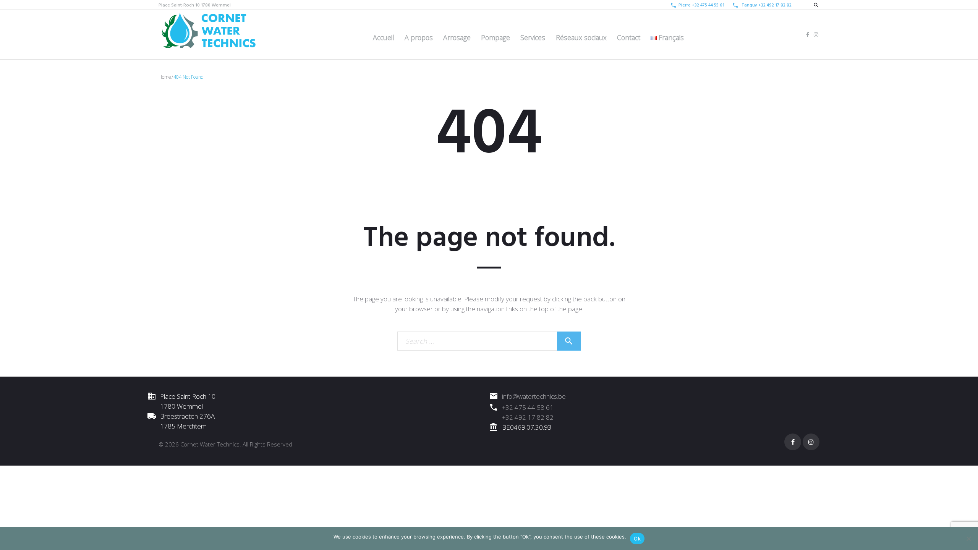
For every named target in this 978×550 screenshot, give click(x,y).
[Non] (968, 538)
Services (532, 37)
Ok (637, 538)
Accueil (383, 37)
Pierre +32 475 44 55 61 (701, 5)
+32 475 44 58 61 (528, 407)
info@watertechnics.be (534, 396)
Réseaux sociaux (581, 37)
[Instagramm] (816, 34)
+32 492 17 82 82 (775, 5)
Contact (628, 37)
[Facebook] (807, 34)
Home (165, 77)
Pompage (495, 37)
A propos (419, 37)
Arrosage (457, 37)
